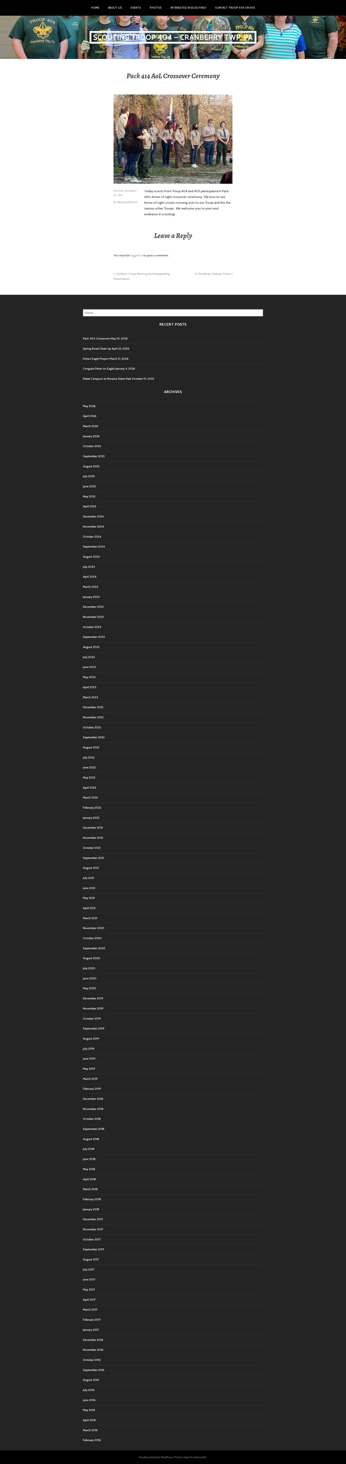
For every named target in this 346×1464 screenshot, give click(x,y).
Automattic (200, 1457)
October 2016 (92, 1360)
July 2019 (88, 1048)
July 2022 (89, 757)
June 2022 (89, 767)
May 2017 (89, 1289)
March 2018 (90, 1189)
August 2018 (91, 1139)
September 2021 (93, 858)
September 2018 (93, 1129)
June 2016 (89, 1400)
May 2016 (89, 1410)
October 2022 (92, 727)
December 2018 (93, 1099)
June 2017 (89, 1279)
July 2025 (89, 476)
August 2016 (91, 1380)
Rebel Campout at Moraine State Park (107, 378)
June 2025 (89, 486)
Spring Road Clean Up (97, 348)
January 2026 (91, 436)
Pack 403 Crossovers (96, 338)
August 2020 (91, 958)
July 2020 (89, 968)
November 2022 (93, 717)
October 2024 (92, 536)
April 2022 (89, 787)
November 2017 (93, 1229)
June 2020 (89, 978)
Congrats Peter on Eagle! (99, 368)
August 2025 (91, 466)
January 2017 (91, 1329)
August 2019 (91, 1038)
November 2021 (93, 837)
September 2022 (94, 737)
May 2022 (89, 777)
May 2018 (89, 1169)
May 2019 (89, 1068)
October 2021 (91, 848)
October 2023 (92, 627)
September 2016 (93, 1370)
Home (95, 7)
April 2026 (89, 416)
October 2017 (91, 1239)
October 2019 (92, 1018)
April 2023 (89, 687)
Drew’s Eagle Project (96, 358)
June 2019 (89, 1058)
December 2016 (93, 1340)
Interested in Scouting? (188, 7)
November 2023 (93, 617)
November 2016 (93, 1349)
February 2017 (92, 1319)
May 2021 (89, 898)
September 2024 (94, 546)
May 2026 (89, 406)
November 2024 (93, 526)
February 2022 (92, 807)
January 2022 (91, 817)
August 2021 (91, 868)
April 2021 (89, 908)
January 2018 (91, 1209)
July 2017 (88, 1269)
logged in (136, 255)
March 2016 (90, 1430)
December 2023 (93, 606)
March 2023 (90, 697)
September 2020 (94, 948)
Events (136, 7)
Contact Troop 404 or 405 (235, 7)
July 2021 (88, 878)
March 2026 (90, 426)
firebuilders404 (127, 202)
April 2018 (89, 1179)
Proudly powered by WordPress (155, 1457)
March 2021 (90, 918)
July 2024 (89, 566)
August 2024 (91, 556)
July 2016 (88, 1390)
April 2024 (89, 576)
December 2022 (93, 707)
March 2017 (90, 1309)
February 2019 (92, 1088)
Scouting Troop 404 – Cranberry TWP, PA (173, 37)
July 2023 (89, 657)
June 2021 (89, 888)
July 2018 (88, 1149)
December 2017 (93, 1219)
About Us (115, 7)
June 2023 (89, 667)
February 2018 (92, 1199)
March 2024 (90, 586)
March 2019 (90, 1079)
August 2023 (91, 647)
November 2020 (93, 928)
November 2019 (93, 1008)
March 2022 (90, 797)
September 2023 (94, 637)
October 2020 (92, 938)
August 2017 (91, 1259)
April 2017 (89, 1299)
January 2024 (91, 597)
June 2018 (89, 1159)
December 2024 (93, 516)
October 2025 (92, 446)
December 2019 (93, 998)
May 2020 (89, 988)
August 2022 (91, 747)
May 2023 (89, 677)
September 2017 (93, 1249)
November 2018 (93, 1109)
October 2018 (92, 1119)
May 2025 (89, 496)
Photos (156, 7)
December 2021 (93, 827)
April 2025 (89, 506)
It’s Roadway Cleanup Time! (212, 273)
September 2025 (94, 456)
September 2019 (93, 1028)
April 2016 (89, 1420)
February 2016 (92, 1440)
